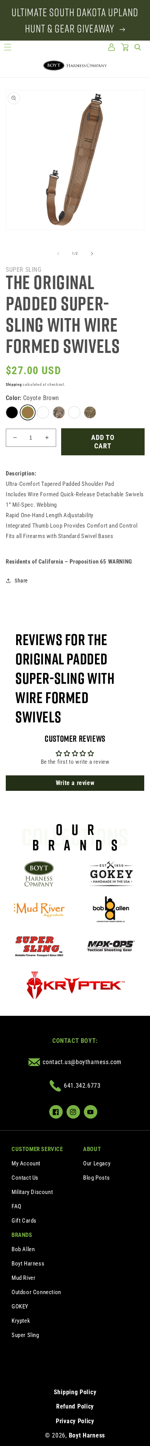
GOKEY (20, 1306)
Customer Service (37, 1149)
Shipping (14, 384)
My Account (26, 1163)
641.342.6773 (82, 1085)
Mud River (23, 1277)
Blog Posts (96, 1177)
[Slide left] (58, 253)
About (92, 1149)
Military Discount (32, 1192)
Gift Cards (24, 1220)
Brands (22, 1234)
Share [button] (21, 580)
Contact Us (25, 1177)
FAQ (17, 1206)
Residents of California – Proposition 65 (69, 561)
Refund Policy (75, 1406)
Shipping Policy (75, 1392)
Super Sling (25, 1335)
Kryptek (21, 1320)
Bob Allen (23, 1249)
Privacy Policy (75, 1421)
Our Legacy (96, 1163)
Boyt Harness (28, 1263)
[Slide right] (91, 253)
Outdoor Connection (36, 1292)
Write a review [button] (75, 783)
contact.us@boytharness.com (82, 1062)
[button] (7, 47)
